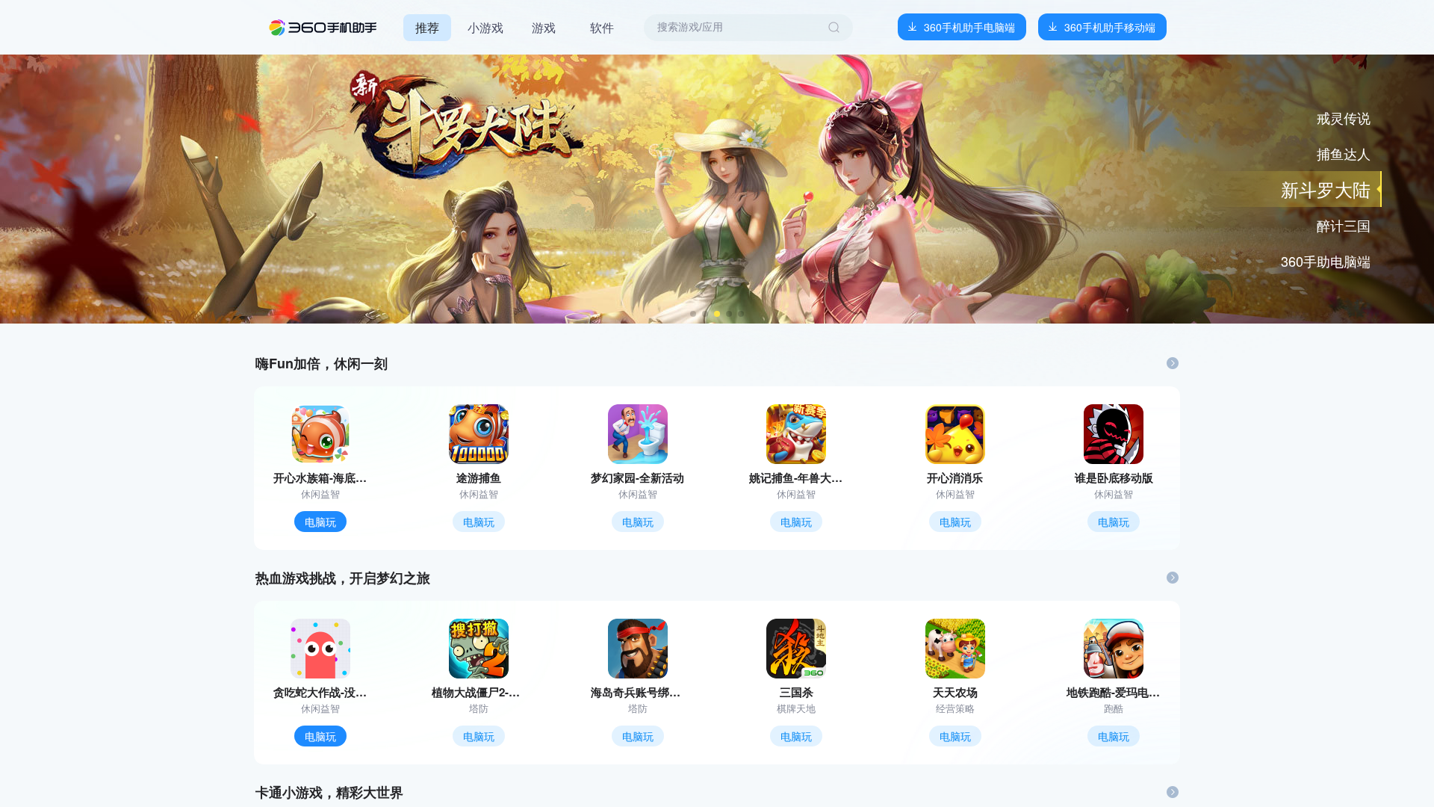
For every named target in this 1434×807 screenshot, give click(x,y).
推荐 (427, 27)
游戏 (544, 27)
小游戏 (485, 27)
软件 (602, 27)
